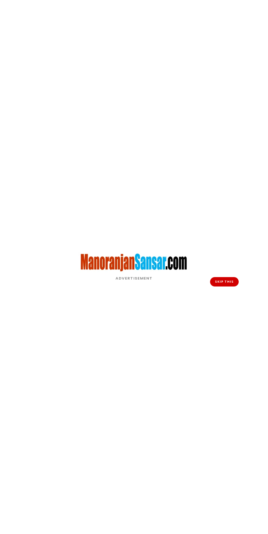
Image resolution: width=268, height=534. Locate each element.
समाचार (146, 453)
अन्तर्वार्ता (111, 411)
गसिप (107, 432)
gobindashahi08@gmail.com (226, 443)
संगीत (143, 442)
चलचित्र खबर (121, 448)
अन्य (105, 421)
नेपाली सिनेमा (159, 396)
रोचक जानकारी (156, 427)
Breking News (122, 396)
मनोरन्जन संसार (131, 523)
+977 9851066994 (230, 453)
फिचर (143, 411)
